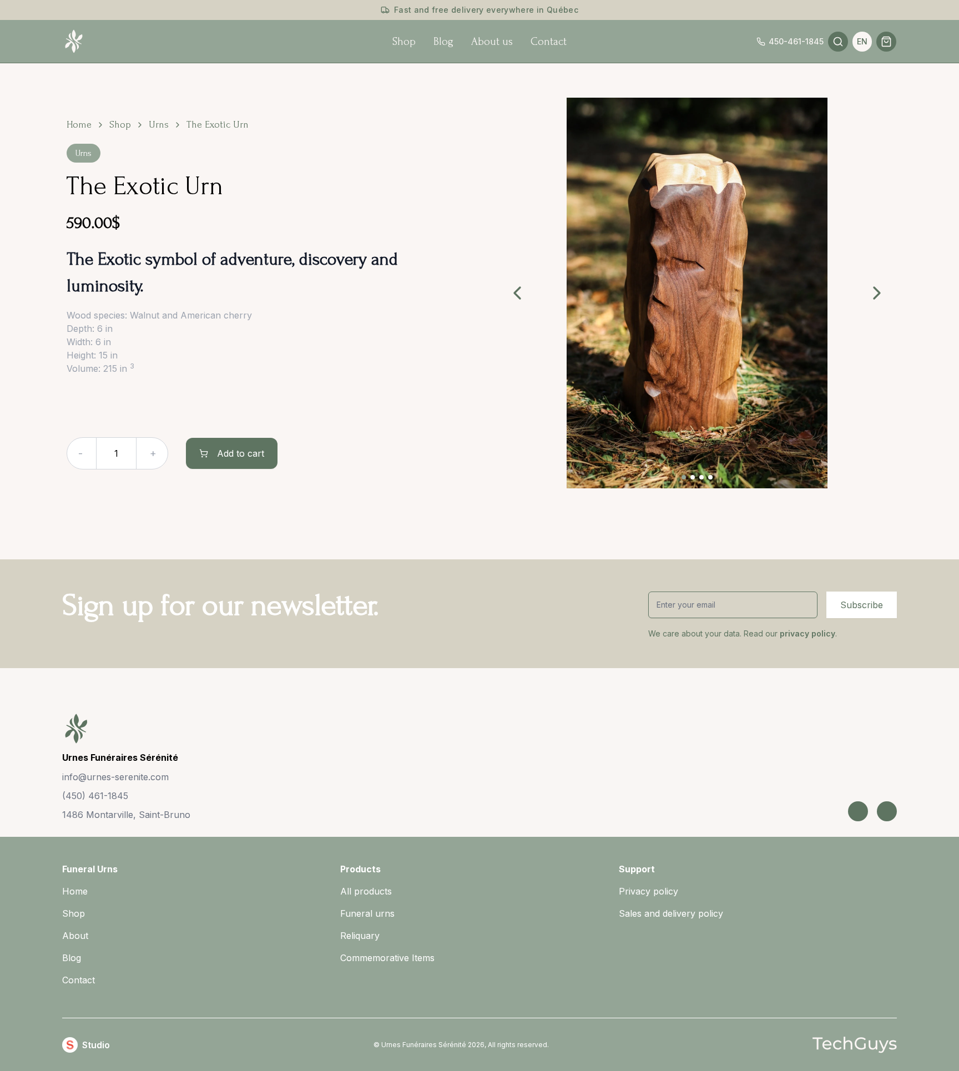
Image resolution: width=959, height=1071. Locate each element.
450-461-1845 (796, 41)
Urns (159, 124)
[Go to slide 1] (684, 477)
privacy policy (806, 633)
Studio (96, 1044)
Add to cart (240, 453)
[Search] (838, 42)
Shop (120, 124)
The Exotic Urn (217, 124)
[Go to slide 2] (692, 477)
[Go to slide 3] (701, 477)
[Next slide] (876, 293)
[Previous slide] (517, 293)
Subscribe (861, 604)
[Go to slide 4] (710, 477)
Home (79, 124)
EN (862, 41)
